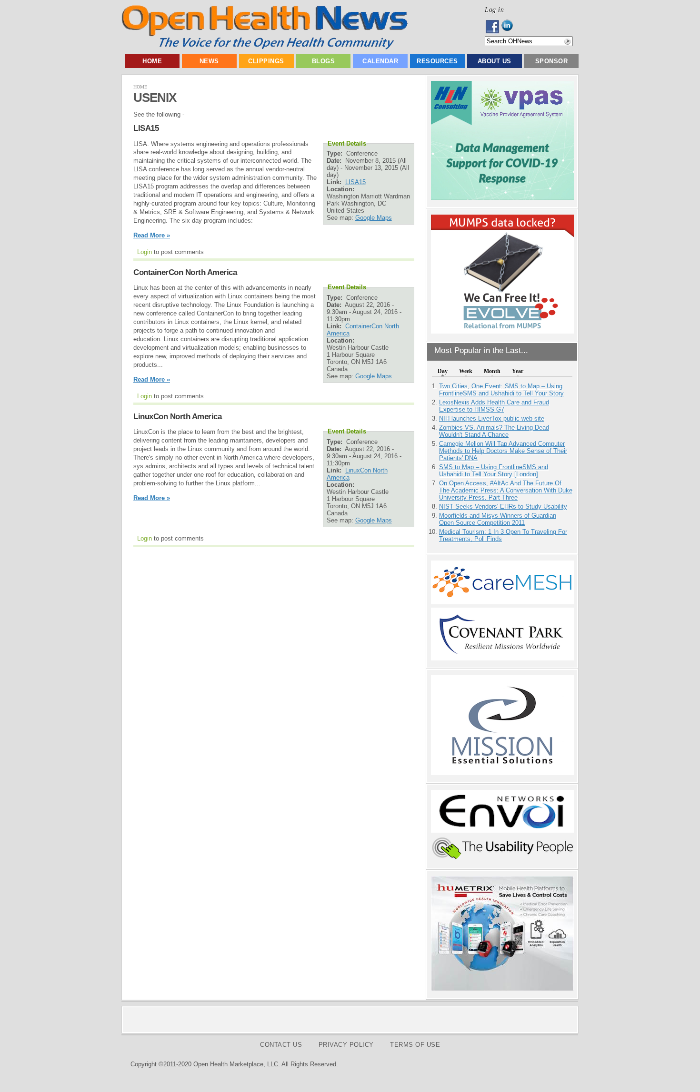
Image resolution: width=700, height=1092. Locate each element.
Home (152, 61)
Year (517, 371)
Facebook (493, 27)
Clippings (266, 61)
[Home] (264, 47)
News (209, 61)
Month (492, 371)
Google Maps (373, 217)
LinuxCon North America (177, 416)
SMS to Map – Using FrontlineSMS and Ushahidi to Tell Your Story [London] (493, 470)
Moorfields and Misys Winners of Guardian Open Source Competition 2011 (497, 519)
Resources (437, 61)
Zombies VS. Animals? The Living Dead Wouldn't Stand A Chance (494, 431)
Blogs (323, 61)
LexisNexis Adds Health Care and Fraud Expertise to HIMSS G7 (494, 406)
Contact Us (281, 1044)
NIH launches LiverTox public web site (491, 418)
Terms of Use (415, 1044)
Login (144, 252)
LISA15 (146, 128)
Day (443, 371)
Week (465, 371)
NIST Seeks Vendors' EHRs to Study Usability (503, 506)
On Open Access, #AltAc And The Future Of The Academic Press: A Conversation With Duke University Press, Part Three (505, 490)
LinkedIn (509, 27)
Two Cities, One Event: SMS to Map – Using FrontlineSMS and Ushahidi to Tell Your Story (501, 390)
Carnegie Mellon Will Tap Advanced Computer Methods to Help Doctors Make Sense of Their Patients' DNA (503, 451)
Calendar (380, 61)
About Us (494, 61)
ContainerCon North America (185, 272)
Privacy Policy (346, 1044)
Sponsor (551, 61)
